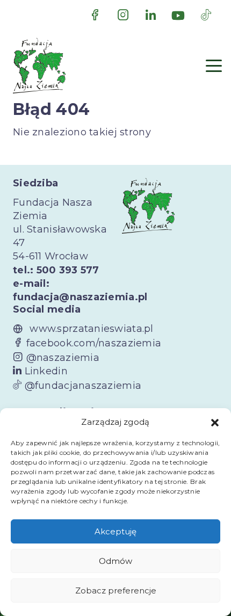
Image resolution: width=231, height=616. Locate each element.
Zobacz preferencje (115, 590)
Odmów (115, 561)
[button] (215, 422)
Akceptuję (115, 531)
